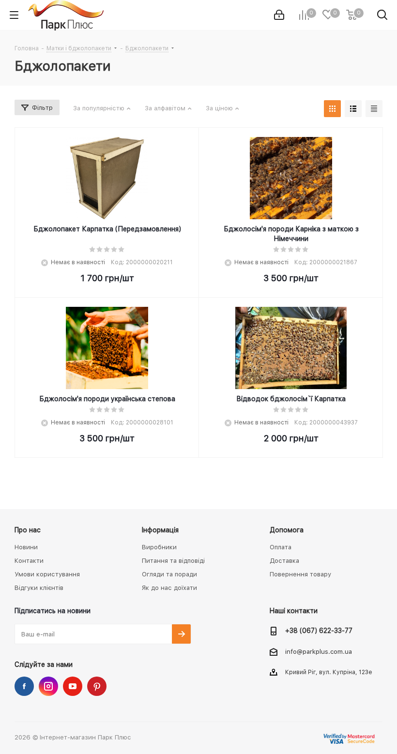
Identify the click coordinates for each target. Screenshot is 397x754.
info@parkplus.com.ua (318, 651)
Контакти (29, 560)
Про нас (28, 530)
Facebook (24, 686)
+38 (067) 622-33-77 (318, 630)
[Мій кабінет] (279, 15)
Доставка (284, 560)
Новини (26, 547)
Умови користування (47, 574)
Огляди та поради (169, 574)
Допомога (287, 530)
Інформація (160, 530)
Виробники (159, 547)
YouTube (72, 686)
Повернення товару (300, 574)
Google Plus (97, 686)
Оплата (280, 547)
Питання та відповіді (173, 560)
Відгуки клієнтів (39, 587)
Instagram (48, 686)
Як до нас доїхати (169, 587)
